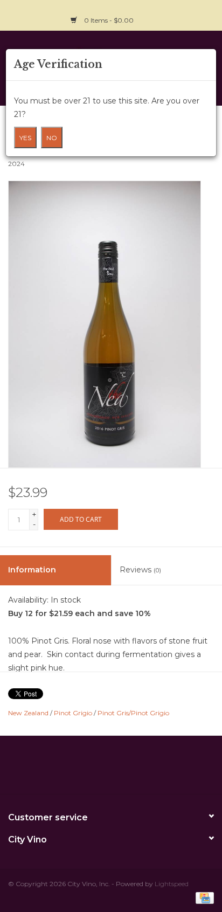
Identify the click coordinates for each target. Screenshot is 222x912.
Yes (25, 138)
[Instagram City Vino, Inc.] (205, 14)
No (51, 138)
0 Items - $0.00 (108, 20)
